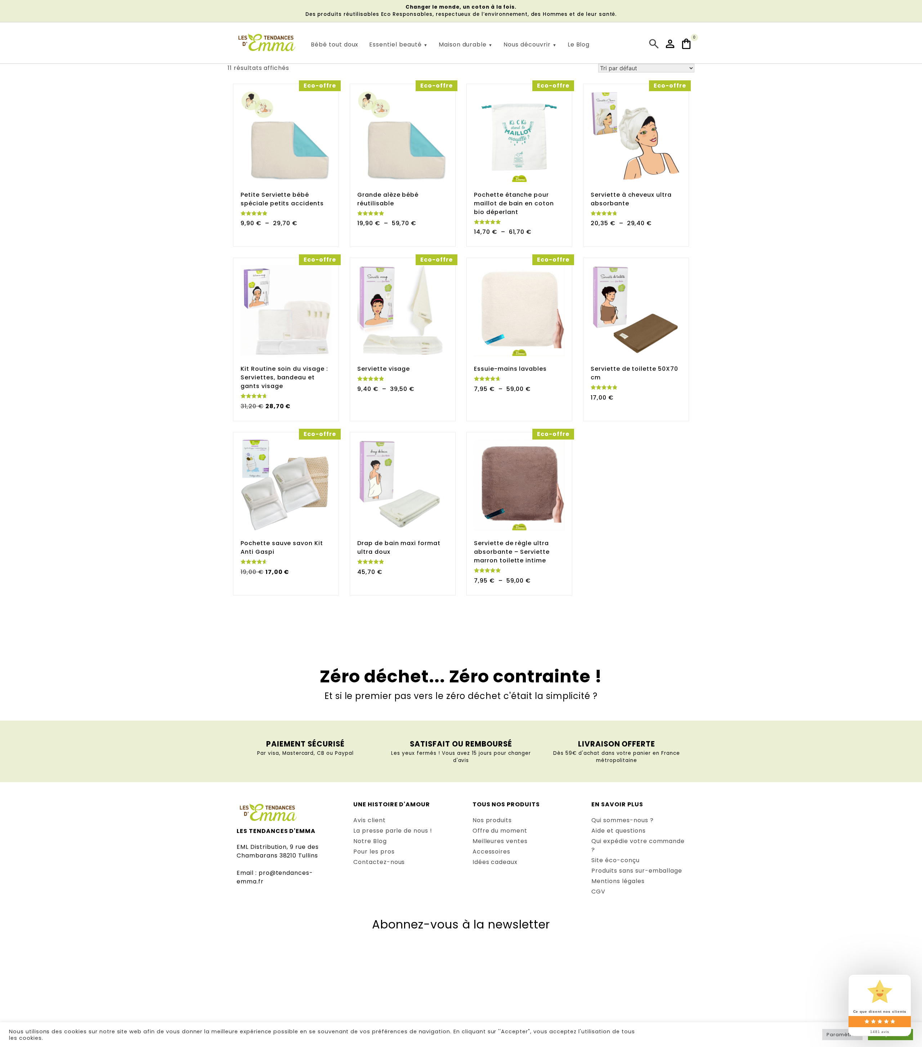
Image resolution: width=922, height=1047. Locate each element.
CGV (598, 891)
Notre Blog (370, 841)
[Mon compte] (671, 43)
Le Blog (579, 44)
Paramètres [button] (842, 1034)
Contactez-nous (379, 862)
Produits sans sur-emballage (636, 870)
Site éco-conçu (615, 860)
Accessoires (492, 851)
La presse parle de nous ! (392, 831)
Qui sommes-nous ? (622, 820)
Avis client (369, 820)
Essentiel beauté (395, 44)
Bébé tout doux (334, 44)
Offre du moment (500, 831)
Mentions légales (617, 881)
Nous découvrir (526, 44)
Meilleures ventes (500, 841)
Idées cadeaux (495, 862)
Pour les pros (373, 851)
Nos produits (492, 820)
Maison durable (463, 44)
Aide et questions (618, 831)
